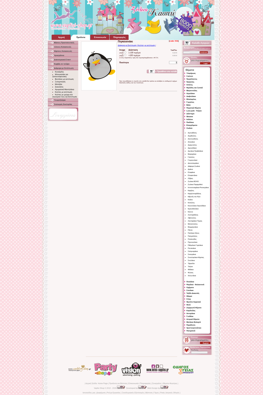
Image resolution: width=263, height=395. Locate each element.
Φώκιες (190, 272)
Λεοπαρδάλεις (193, 215)
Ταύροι (190, 266)
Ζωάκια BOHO (193, 181)
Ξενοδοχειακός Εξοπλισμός (133, 393)
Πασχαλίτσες (192, 236)
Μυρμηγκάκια (193, 227)
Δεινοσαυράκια (193, 163)
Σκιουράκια (192, 254)
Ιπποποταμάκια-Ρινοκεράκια (198, 187)
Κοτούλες (191, 203)
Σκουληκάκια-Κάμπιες (196, 257)
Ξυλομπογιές (60, 82)
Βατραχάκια (192, 154)
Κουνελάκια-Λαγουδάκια (197, 206)
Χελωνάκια (192, 275)
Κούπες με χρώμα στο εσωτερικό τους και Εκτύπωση (64, 96)
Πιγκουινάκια (192, 242)
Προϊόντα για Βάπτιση (118, 383)
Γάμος (156, 393)
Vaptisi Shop (99, 388)
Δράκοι (190, 169)
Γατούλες (191, 157)
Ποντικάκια (192, 248)
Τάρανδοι (191, 263)
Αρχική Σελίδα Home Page (97, 383)
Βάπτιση (149, 393)
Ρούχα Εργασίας (113, 393)
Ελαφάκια (191, 172)
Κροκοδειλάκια (193, 209)
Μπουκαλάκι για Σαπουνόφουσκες (60, 75)
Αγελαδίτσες (192, 133)
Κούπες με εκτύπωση (63, 92)
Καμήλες (191, 190)
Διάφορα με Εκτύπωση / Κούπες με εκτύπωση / (137, 45)
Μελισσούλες (193, 224)
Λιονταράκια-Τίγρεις (195, 221)
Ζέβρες (190, 178)
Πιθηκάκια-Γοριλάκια (195, 245)
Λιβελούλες (192, 218)
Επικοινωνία (133, 383)
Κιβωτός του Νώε (194, 196)
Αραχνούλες (192, 145)
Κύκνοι (190, 212)
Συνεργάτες (156, 383)
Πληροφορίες (145, 383)
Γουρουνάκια (192, 160)
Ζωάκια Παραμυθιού (195, 184)
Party (162, 393)
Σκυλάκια (191, 260)
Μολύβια (58, 84)
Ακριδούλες (192, 136)
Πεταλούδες (192, 239)
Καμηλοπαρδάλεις (194, 193)
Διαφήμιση (101, 393)
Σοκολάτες (59, 87)
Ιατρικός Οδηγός (172, 393)
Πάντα (190, 230)
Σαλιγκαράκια (193, 251)
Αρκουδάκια (192, 148)
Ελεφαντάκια (192, 175)
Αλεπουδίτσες (193, 139)
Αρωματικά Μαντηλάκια (64, 89)
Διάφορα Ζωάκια (194, 166)
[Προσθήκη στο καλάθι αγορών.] (162, 71)
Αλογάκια (191, 142)
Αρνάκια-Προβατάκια (195, 151)
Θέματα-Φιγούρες (170, 383)
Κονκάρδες (59, 72)
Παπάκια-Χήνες (193, 233)
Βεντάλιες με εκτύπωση (64, 79)
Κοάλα (190, 200)
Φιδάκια (190, 269)
